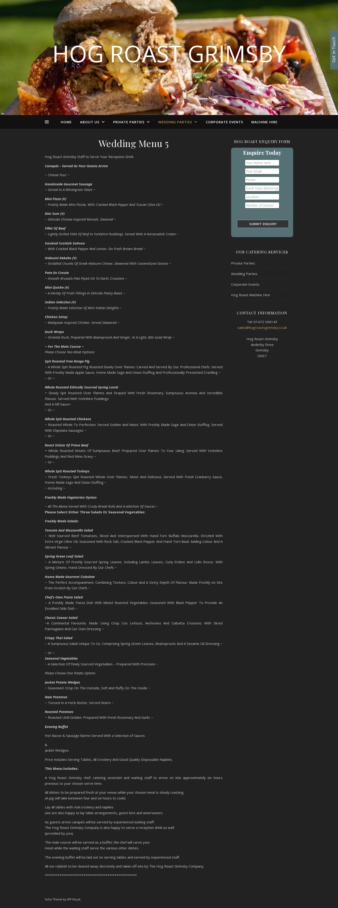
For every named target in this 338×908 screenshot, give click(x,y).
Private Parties (128, 122)
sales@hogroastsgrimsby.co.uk (262, 327)
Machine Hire (264, 122)
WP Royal (73, 899)
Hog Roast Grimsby (169, 53)
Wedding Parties (175, 122)
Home (66, 122)
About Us (89, 122)
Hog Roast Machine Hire (250, 295)
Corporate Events (224, 122)
